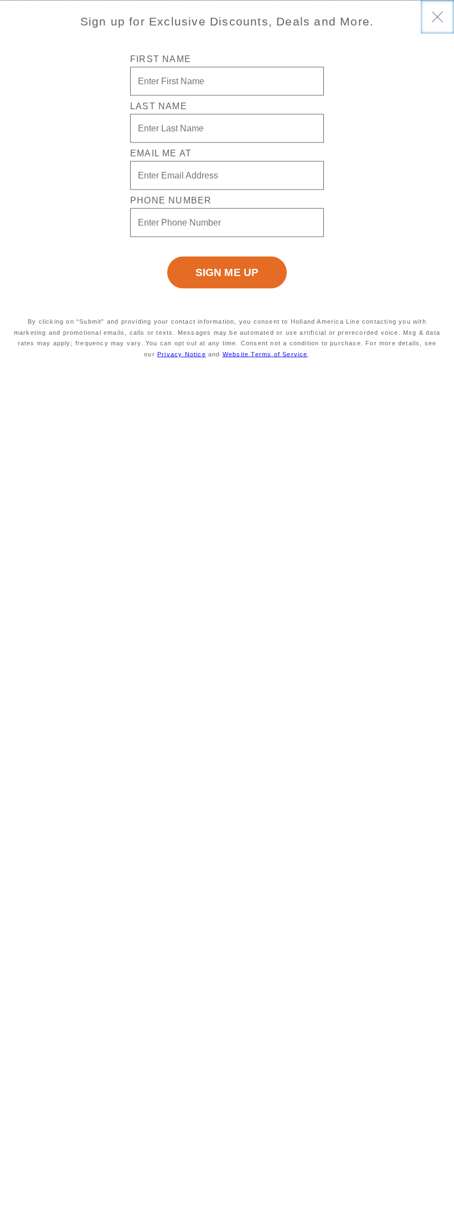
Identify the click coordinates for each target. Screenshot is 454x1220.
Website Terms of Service (265, 354)
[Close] (437, 16)
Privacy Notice (181, 354)
